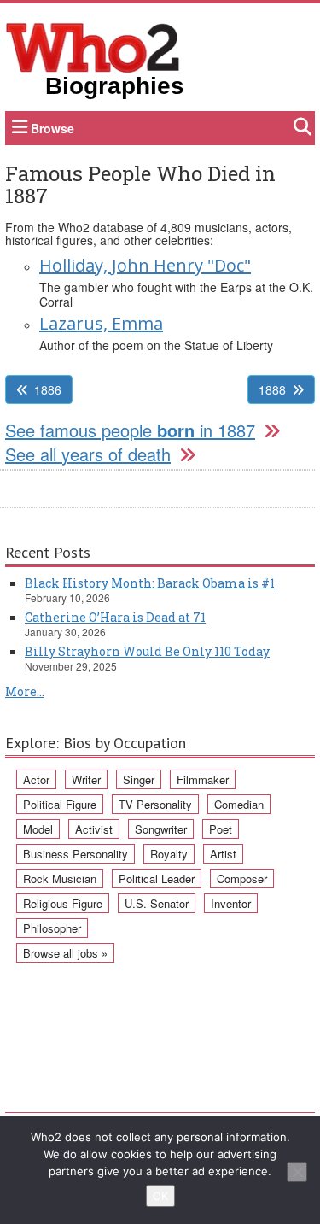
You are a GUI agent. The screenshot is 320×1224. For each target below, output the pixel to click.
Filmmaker (203, 779)
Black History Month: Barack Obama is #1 (150, 583)
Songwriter (161, 829)
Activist (94, 829)
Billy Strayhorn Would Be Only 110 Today (147, 651)
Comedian (239, 804)
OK (160, 1196)
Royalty (169, 854)
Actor (36, 779)
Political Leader (157, 878)
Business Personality (75, 854)
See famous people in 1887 (130, 430)
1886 (47, 389)
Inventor (231, 903)
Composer (242, 878)
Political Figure (59, 804)
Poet (220, 829)
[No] (297, 1172)
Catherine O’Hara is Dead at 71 (115, 617)
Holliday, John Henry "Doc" (145, 265)
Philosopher (52, 928)
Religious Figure (62, 903)
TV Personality (155, 804)
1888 (272, 389)
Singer (138, 779)
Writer (86, 779)
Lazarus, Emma (101, 323)
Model (38, 829)
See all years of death (88, 454)
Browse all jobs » (65, 953)
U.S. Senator (157, 903)
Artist (223, 854)
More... (24, 691)
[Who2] (93, 46)
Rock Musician (59, 878)
